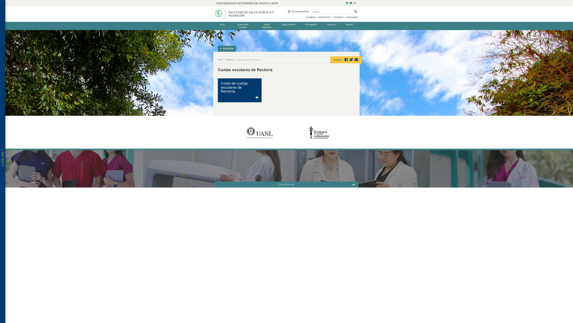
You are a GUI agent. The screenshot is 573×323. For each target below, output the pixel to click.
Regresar (228, 49)
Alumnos (311, 17)
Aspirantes (324, 17)
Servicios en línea (300, 11)
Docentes (338, 17)
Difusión (349, 24)
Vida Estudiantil (289, 24)
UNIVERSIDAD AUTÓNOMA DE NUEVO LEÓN (247, 3)
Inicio (222, 24)
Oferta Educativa (266, 26)
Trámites (229, 60)
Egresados (352, 17)
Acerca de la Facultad (242, 26)
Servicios (331, 24)
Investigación (311, 24)
